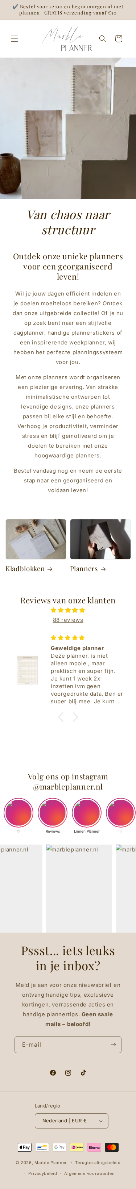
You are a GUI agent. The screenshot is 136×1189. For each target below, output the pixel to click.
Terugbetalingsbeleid (97, 1162)
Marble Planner (50, 1162)
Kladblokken (25, 568)
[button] (14, 39)
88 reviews (68, 619)
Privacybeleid (42, 1173)
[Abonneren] (113, 1044)
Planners (84, 568)
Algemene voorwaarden (89, 1173)
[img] (68, 610)
